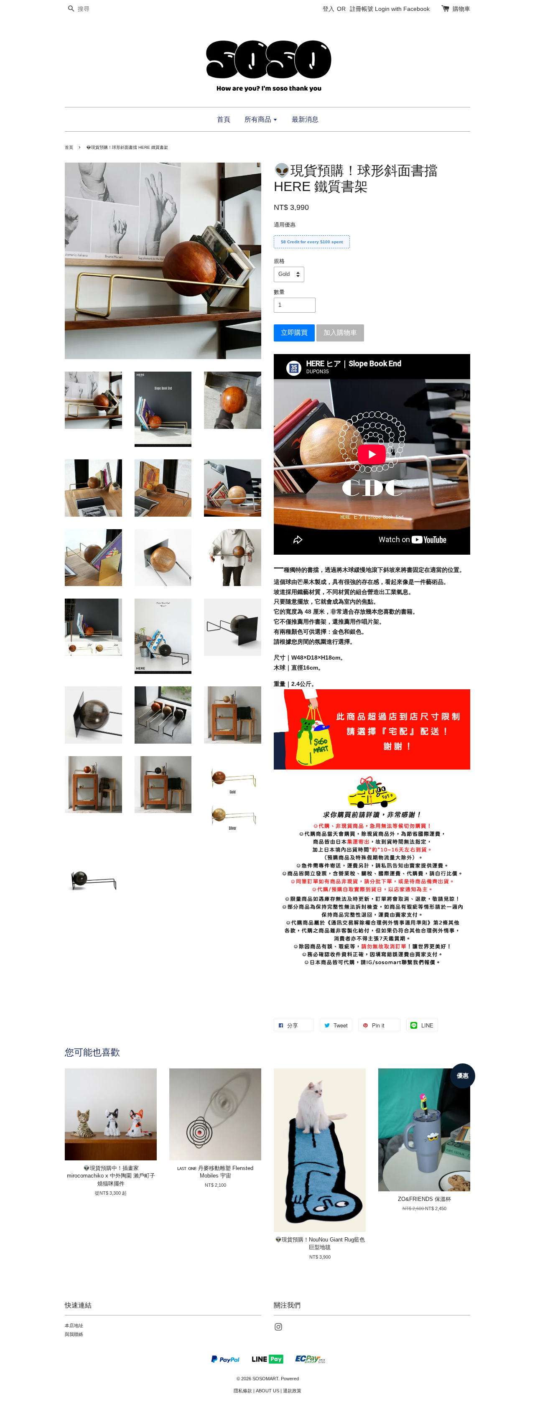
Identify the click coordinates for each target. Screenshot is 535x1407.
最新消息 (305, 119)
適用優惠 (285, 225)
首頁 (223, 119)
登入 (328, 8)
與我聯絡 (74, 1334)
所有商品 (259, 119)
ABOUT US (267, 1390)
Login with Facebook (402, 8)
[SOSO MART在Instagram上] (278, 1328)
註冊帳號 (361, 8)
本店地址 (74, 1325)
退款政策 (292, 1390)
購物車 (461, 8)
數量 (279, 292)
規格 (279, 261)
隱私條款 (243, 1390)
